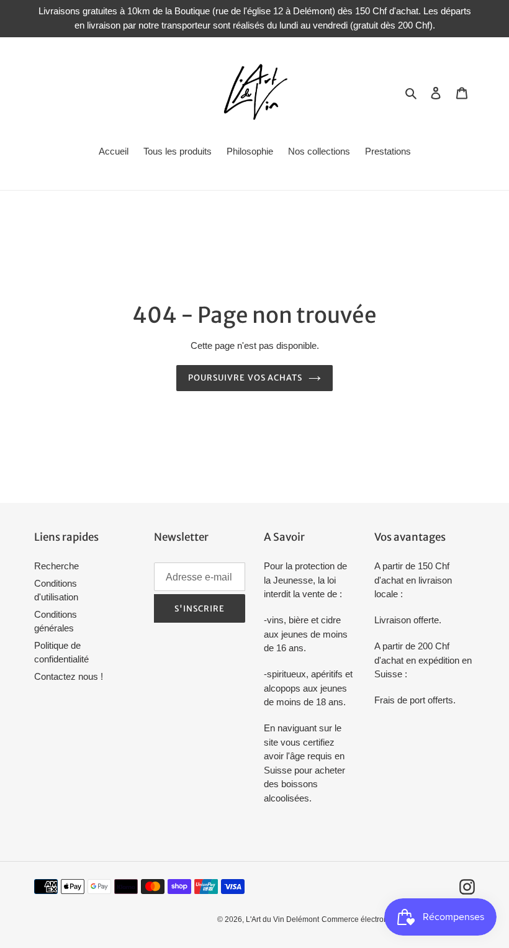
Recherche (56, 566)
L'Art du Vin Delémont (282, 919)
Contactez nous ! (68, 676)
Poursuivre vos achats (245, 377)
